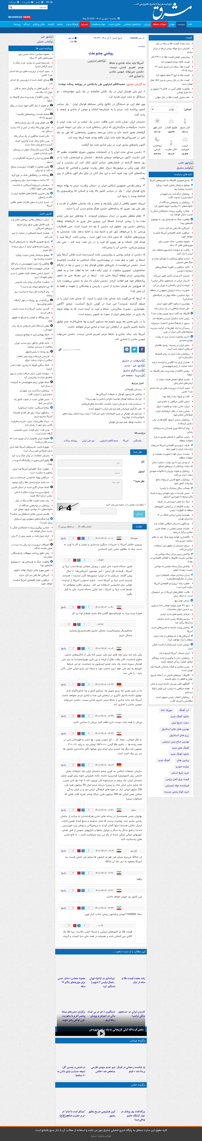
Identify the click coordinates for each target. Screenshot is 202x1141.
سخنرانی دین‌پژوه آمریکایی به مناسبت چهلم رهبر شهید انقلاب (32, 187)
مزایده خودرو (182, 767)
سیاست (181, 24)
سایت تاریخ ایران (180, 723)
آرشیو (38, 2)
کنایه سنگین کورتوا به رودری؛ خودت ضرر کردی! (31, 367)
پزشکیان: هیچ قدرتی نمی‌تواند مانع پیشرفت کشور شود (174, 481)
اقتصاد (51, 24)
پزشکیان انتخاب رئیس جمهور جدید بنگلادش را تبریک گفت (174, 699)
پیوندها (17, 24)
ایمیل (141, 471)
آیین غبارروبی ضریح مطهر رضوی (101, 1113)
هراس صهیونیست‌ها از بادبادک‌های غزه (30, 268)
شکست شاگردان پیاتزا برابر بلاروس (32, 282)
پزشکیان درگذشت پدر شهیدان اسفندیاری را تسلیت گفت (176, 196)
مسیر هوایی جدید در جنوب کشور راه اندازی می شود (33, 401)
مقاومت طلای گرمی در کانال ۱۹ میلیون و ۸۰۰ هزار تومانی (172, 90)
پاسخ (63, 538)
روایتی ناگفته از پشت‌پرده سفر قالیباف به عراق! (171, 373)
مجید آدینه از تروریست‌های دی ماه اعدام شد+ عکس (171, 390)
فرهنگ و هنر (72, 24)
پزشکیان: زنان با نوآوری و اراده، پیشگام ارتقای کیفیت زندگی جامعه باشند (172, 660)
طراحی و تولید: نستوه (101, 1136)
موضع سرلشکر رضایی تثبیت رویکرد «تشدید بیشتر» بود (174, 187)
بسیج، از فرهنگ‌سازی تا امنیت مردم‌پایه (170, 323)
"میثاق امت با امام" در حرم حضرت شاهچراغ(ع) (72, 1113)
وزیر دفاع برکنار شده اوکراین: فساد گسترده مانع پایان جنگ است (33, 143)
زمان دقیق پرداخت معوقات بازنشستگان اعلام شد (31, 555)
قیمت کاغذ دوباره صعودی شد (175, 62)
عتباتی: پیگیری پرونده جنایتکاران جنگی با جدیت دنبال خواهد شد (172, 213)
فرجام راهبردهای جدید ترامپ (175, 614)
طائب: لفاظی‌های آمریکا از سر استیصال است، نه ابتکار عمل (172, 594)
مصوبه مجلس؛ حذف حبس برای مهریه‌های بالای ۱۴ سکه (176, 243)
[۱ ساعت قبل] (131, 1098)
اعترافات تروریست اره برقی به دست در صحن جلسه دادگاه (31, 546)
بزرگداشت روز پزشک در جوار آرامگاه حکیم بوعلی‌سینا (133, 1115)
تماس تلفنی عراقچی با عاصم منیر (173, 401)
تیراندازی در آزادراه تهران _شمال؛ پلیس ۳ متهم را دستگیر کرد (102, 982)
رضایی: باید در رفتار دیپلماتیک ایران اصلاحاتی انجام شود (174, 413)
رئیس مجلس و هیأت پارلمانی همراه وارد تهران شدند (171, 668)
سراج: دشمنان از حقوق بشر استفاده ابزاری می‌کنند (173, 547)
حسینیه (84, 24)
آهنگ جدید (164, 760)
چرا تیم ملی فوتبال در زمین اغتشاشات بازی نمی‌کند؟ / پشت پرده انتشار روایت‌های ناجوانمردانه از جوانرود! (103, 415)
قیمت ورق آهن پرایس (177, 779)
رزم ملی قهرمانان (133, 389)
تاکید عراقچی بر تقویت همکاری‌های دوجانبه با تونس (174, 269)
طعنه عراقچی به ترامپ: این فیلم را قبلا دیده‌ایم (172, 690)
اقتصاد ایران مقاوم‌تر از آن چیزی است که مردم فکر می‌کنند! (31, 440)
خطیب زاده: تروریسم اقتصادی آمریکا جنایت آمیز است (173, 585)
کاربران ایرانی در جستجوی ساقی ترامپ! (170, 281)
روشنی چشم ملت (101, 53)
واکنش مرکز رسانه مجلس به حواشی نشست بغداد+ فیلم (173, 568)
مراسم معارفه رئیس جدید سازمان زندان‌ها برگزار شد (175, 621)
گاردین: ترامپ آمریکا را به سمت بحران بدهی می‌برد (32, 310)
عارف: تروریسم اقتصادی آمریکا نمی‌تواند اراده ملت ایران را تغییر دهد (172, 447)
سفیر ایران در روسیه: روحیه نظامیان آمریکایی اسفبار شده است (174, 347)
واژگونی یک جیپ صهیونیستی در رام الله (30, 264)
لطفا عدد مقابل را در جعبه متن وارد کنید (125, 505)
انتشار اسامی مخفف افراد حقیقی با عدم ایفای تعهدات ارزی (31, 275)
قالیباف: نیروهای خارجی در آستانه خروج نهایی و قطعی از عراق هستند (172, 677)
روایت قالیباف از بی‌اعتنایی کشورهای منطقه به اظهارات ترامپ (173, 508)
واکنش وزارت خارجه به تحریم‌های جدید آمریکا (172, 629)
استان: (187, 109)
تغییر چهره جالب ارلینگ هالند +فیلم (31, 570)
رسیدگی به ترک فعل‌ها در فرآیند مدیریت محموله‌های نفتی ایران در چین (171, 330)
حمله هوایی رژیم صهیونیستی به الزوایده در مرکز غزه (31, 384)
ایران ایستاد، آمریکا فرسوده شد (174, 653)
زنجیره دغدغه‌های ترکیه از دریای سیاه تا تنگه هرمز (32, 248)
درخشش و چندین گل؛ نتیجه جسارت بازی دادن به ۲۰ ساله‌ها (71, 1071)
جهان (172, 24)
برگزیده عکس (138, 1085)
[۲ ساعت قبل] (131, 965)
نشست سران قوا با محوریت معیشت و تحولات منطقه (173, 456)
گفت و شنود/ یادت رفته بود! (176, 396)
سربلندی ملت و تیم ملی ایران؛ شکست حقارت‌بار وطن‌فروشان (111, 404)
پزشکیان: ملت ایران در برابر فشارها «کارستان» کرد (174, 355)
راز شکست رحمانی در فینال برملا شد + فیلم (131, 1069)
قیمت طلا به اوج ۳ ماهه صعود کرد (173, 75)
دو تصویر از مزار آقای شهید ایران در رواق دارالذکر (31, 107)
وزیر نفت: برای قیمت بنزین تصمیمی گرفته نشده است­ (33, 431)
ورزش (147, 24)
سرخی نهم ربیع (182, 600)
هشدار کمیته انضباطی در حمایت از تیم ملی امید (32, 235)
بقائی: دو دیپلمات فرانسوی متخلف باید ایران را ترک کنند (172, 252)
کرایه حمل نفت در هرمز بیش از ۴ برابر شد (31, 538)
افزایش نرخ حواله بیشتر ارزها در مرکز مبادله (173, 50)
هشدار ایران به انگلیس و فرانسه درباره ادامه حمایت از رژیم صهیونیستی (172, 364)
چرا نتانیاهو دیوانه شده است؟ (35, 287)
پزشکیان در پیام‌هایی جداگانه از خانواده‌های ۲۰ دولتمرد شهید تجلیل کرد (173, 204)
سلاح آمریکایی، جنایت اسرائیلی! (33, 408)
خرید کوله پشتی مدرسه (176, 792)
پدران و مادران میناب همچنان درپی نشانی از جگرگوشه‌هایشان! (174, 577)
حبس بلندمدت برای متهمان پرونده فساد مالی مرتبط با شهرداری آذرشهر (171, 495)
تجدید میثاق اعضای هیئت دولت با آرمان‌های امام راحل (175, 381)
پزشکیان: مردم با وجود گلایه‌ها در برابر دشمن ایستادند (172, 421)
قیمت (189, 38)
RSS (48, 2)
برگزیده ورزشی (137, 1040)
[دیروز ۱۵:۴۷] (101, 1054)
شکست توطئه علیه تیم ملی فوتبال (125, 422)
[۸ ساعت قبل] (71, 998)
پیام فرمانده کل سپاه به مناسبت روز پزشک (33, 293)
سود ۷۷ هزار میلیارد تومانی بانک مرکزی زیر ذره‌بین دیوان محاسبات (172, 607)
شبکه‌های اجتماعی (132, 24)
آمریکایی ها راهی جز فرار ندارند (174, 228)
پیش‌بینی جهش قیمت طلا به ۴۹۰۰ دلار (170, 57)
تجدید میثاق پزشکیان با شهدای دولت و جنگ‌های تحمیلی (172, 260)
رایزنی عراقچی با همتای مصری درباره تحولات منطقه (173, 439)
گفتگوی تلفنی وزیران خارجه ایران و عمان (170, 684)
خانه (190, 24)
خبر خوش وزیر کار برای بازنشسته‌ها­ (32, 123)
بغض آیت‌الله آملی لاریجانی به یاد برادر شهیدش (116, 1029)
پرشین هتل (183, 760)
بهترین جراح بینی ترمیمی (175, 742)
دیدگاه (27, 24)
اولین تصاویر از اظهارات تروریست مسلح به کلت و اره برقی (31, 168)
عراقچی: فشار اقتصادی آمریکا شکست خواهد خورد (173, 234)
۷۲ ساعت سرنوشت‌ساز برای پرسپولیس (30, 180)
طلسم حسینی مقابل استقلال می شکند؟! (29, 514)
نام (142, 462)
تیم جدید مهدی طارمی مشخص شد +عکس (103, 1069)
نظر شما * (138, 481)
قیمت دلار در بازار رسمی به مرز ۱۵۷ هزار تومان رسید (171, 82)
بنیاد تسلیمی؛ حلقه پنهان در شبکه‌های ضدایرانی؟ (173, 297)
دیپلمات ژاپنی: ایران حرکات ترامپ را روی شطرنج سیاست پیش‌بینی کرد (31, 375)
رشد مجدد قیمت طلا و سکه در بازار (173, 43)
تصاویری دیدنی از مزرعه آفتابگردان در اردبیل (32, 160)
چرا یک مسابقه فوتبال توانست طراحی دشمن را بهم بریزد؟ (114, 399)
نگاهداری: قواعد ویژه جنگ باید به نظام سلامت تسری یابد (172, 539)
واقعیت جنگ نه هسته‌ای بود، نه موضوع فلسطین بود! (172, 221)
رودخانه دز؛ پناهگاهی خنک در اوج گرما (30, 175)
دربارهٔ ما (13, 2)
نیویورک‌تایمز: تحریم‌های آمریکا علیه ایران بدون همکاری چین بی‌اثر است (30, 449)
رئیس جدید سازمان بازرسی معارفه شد (171, 318)
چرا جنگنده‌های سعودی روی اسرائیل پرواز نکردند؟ (33, 521)
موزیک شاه (166, 710)
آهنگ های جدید (180, 748)
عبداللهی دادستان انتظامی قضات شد (172, 524)
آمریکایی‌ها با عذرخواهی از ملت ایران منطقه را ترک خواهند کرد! (173, 638)
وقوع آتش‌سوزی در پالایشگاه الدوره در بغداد (32, 462)
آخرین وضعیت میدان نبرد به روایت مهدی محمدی (174, 338)
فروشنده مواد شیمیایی (177, 785)
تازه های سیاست (183, 174)
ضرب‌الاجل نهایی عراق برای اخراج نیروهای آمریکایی (34, 226)
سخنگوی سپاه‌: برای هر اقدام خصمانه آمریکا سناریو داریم (32, 414)
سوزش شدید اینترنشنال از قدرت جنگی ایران (172, 646)
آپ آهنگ (184, 710)
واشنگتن (137, 441)
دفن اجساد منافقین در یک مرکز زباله (172, 308)
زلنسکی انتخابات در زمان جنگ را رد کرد (30, 455)
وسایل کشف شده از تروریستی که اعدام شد (31, 82)
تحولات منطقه (159, 24)
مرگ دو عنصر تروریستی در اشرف (173, 502)
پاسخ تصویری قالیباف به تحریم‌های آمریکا (170, 180)
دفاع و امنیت (114, 24)
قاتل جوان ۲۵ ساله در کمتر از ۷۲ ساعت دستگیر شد (31, 129)
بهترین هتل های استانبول (175, 729)
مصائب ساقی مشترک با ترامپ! (175, 488)
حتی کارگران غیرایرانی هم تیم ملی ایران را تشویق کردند (115, 409)
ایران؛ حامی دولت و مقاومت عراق (173, 406)
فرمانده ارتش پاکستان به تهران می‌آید (171, 285)
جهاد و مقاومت (98, 24)
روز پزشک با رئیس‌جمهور (37, 352)
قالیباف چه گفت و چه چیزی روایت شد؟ (170, 313)
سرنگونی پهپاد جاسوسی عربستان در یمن (29, 477)
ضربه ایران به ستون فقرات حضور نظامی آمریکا (31, 204)
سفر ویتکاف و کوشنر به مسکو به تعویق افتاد (32, 319)
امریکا (125, 441)
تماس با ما (26, 2)
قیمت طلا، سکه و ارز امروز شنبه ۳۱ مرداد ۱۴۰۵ (174, 68)
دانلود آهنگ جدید (179, 716)
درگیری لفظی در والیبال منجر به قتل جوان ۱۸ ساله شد (33, 90)
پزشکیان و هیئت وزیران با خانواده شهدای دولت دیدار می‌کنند (171, 473)
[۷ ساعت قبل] (131, 998)
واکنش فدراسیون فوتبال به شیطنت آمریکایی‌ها (119, 394)
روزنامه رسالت (70, 441)
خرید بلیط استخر (180, 773)
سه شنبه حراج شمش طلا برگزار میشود (30, 482)
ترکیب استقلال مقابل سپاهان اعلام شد (30, 220)
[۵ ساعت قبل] (71, 965)
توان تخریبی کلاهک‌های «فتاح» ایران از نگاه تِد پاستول (31, 195)
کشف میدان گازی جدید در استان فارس (30, 487)
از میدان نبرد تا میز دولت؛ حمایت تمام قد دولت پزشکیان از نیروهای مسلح (172, 464)
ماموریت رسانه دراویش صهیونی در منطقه (170, 290)
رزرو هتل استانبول (179, 735)
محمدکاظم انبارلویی (109, 441)
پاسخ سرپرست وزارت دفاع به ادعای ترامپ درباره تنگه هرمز (33, 494)
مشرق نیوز (164, 10)
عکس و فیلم (39, 24)
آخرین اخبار (46, 214)
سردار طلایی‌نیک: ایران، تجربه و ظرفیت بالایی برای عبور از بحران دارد (31, 423)
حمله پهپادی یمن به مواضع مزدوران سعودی (33, 336)
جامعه (60, 24)
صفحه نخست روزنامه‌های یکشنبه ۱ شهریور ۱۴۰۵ (34, 116)
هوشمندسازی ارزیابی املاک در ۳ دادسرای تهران (175, 517)
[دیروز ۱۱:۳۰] (71, 1054)
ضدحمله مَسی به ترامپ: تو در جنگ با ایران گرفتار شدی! (32, 64)
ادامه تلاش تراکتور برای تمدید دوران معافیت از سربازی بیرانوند (33, 345)
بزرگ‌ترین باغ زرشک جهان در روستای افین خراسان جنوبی (32, 151)
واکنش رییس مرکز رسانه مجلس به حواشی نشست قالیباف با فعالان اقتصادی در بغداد (171, 558)
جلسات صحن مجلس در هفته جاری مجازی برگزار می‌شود (174, 530)
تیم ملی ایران (88, 441)
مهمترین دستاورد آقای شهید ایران (173, 304)
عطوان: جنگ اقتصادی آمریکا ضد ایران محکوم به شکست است (32, 471)
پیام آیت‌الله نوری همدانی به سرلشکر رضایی (173, 430)
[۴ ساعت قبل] (101, 965)
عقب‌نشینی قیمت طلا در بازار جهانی (172, 97)
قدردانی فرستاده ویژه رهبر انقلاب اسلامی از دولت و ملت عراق (34, 358)
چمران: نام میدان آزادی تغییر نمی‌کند (171, 276)
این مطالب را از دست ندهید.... (129, 952)
